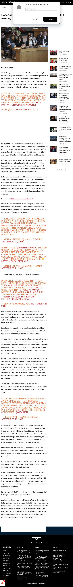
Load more (60, 169)
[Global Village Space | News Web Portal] (10, 2)
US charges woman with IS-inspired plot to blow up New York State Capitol (24, 552)
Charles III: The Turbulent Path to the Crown (60, 568)
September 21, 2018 (27, 109)
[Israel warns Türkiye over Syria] (53, 52)
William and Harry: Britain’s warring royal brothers (64, 86)
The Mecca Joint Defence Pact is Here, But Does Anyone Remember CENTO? (42, 552)
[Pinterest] (36, 543)
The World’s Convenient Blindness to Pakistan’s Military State (41, 577)
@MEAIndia (22, 412)
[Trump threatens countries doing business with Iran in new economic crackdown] (53, 149)
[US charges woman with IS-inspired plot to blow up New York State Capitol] (53, 75)
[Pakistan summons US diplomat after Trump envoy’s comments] (53, 161)
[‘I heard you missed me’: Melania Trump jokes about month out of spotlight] (53, 108)
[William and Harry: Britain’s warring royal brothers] (53, 86)
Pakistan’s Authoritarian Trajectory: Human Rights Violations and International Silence (42, 568)
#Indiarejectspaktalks (20, 296)
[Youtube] (42, 543)
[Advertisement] (24, 127)
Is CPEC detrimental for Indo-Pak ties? (21, 199)
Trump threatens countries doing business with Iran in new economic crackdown (64, 151)
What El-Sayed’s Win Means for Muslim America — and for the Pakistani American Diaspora (42, 562)
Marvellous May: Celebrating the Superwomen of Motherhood (57, 560)
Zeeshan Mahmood (9, 22)
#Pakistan (34, 287)
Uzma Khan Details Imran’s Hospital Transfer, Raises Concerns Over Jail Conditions (64, 97)
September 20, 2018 (12, 419)
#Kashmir (11, 285)
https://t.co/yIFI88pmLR (14, 261)
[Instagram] (34, 543)
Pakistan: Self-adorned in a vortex (60, 551)
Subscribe (50, 19)
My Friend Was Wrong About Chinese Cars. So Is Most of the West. (42, 557)
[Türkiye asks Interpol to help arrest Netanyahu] (53, 68)
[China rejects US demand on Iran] (53, 60)
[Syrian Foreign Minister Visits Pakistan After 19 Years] (53, 129)
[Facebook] (31, 543)
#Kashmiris (31, 292)
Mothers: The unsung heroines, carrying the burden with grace (59, 555)
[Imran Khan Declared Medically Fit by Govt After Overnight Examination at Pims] (53, 118)
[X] (39, 543)
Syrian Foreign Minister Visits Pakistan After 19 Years (65, 129)
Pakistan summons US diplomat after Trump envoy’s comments (65, 161)
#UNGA (37, 102)
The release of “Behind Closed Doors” (59, 571)
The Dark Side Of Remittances (39, 572)
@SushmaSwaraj (27, 247)
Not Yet (35, 19)
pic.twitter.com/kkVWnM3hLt (18, 105)
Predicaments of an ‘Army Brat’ (60, 564)
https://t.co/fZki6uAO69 (15, 299)
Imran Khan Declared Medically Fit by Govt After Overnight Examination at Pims (24, 562)
